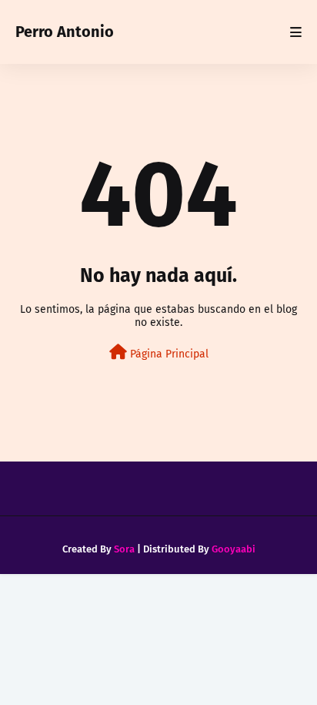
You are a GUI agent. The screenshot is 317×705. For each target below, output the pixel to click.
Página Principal (168, 354)
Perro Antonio (64, 31)
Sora (124, 549)
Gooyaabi (233, 549)
